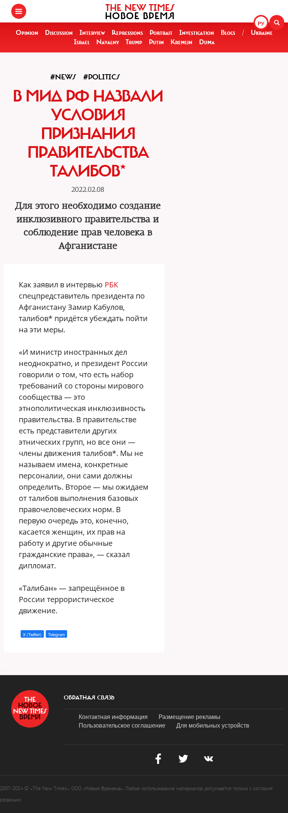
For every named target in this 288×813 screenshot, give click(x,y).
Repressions (127, 32)
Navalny (107, 42)
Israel (82, 42)
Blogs (228, 32)
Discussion (59, 32)
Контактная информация (113, 716)
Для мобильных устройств (212, 725)
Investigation (196, 32)
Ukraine (262, 32)
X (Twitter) (32, 634)
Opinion (27, 32)
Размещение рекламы (189, 716)
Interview (92, 32)
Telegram (56, 634)
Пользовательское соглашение (122, 725)
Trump (134, 42)
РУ (261, 23)
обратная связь (89, 697)
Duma (206, 42)
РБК (111, 284)
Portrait (161, 32)
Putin (156, 42)
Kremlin (181, 42)
